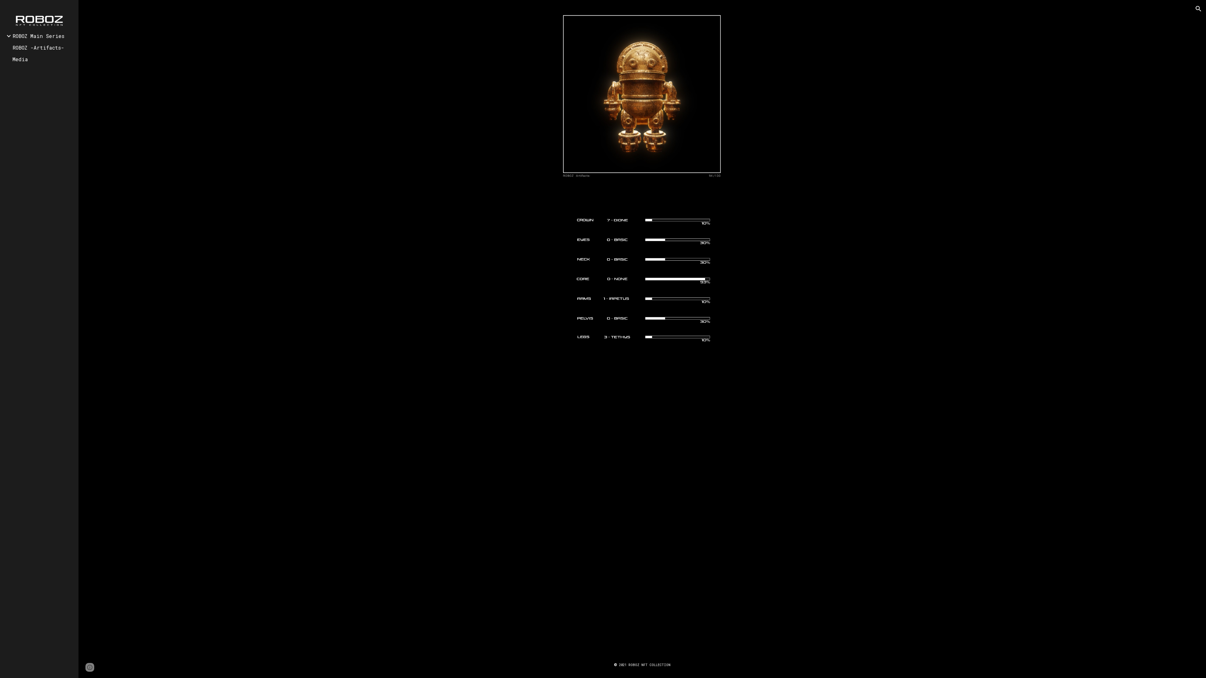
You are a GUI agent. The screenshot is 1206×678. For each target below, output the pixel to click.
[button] (1198, 8)
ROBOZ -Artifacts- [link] (38, 47)
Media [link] (20, 59)
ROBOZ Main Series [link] (38, 36)
